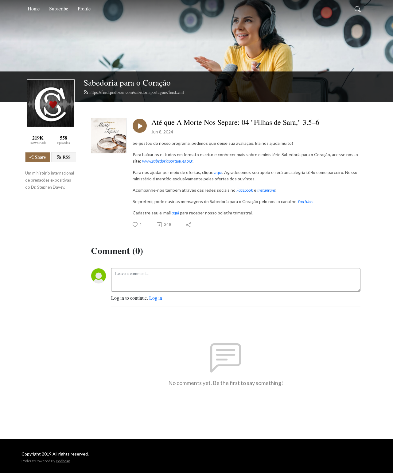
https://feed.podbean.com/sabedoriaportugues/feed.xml (136, 92)
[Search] (357, 8)
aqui (218, 172)
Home (34, 8)
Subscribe (58, 8)
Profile (84, 8)
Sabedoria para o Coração (127, 82)
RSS (67, 157)
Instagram (265, 190)
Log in (155, 297)
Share (40, 157)
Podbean (63, 461)
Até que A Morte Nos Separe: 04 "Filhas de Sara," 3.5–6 (235, 122)
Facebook (244, 190)
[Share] (189, 225)
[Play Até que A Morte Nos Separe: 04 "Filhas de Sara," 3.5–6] (140, 126)
